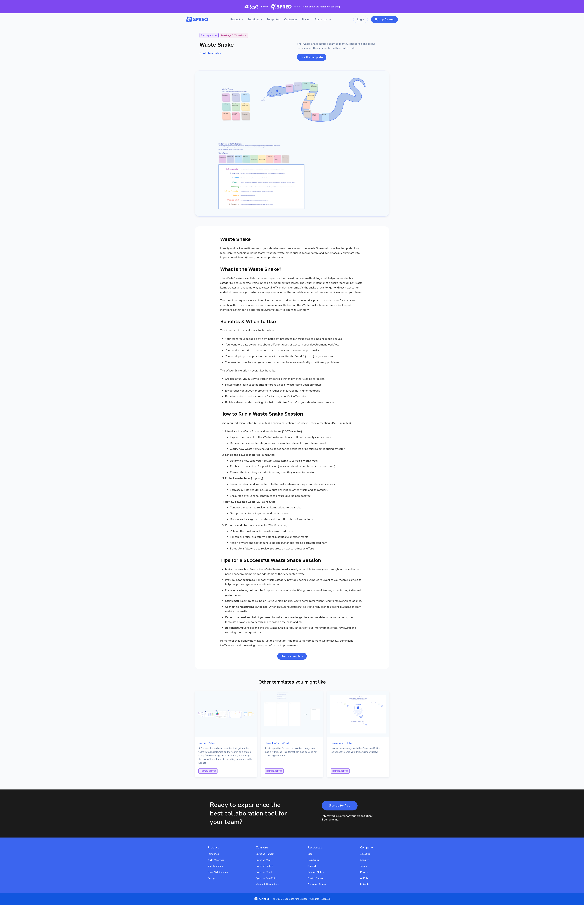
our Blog (335, 6)
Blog (310, 854)
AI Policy (365, 878)
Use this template (312, 57)
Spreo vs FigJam (264, 866)
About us (365, 854)
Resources (321, 19)
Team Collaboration (218, 872)
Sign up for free (384, 19)
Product (235, 19)
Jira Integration (215, 866)
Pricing (306, 19)
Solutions (253, 19)
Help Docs (313, 860)
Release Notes (316, 872)
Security (364, 860)
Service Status (315, 878)
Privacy (364, 872)
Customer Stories (317, 884)
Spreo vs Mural (264, 872)
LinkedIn (364, 884)
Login (360, 19)
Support (312, 866)
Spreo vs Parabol (265, 854)
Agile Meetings (216, 860)
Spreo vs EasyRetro (266, 878)
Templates (273, 19)
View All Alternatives (267, 884)
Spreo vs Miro (263, 860)
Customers (291, 19)
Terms (363, 866)
